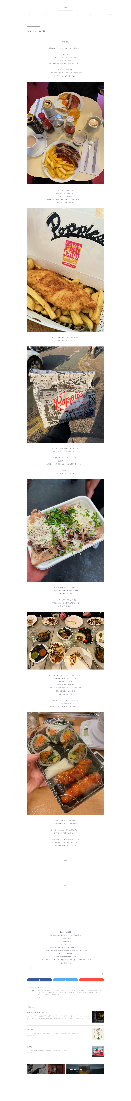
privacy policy (80, 15)
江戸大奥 (30, 1047)
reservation (57, 15)
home (20, 15)
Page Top (65, 1090)
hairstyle (46, 15)
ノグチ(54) (29, 968)
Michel (66, 885)
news (100, 15)
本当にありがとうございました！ (37, 1012)
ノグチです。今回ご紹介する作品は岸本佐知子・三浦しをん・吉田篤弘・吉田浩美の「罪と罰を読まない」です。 (56, 1033)
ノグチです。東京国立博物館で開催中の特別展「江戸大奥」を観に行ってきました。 (49, 1050)
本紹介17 (30, 1030)
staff (29, 15)
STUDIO (110, 15)
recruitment (69, 15)
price (37, 15)
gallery (91, 15)
